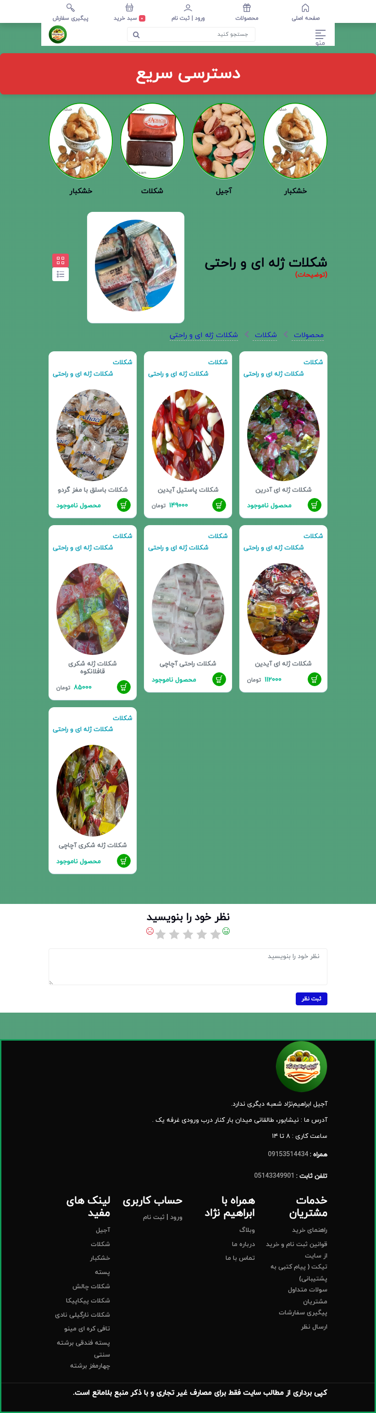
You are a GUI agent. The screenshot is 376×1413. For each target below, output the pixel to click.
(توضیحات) (311, 275)
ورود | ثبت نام (162, 1217)
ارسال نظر (314, 1327)
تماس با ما (240, 1258)
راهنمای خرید (309, 1230)
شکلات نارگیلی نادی (82, 1315)
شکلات (265, 335)
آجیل (103, 1230)
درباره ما (243, 1244)
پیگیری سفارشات (303, 1312)
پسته (102, 1272)
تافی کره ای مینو (87, 1328)
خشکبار (100, 1258)
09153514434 (288, 1154)
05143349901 (274, 1176)
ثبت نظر (311, 999)
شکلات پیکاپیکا (88, 1301)
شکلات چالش (91, 1286)
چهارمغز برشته (90, 1366)
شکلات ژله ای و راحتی (204, 335)
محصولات (308, 335)
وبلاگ (247, 1230)
